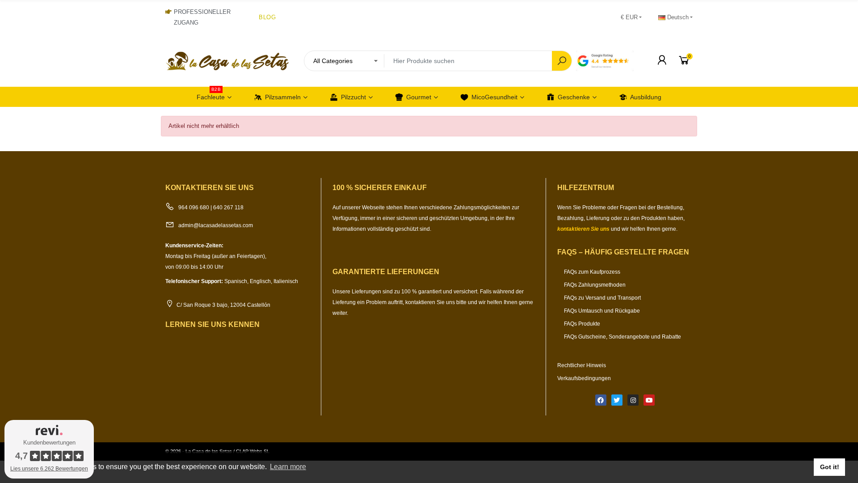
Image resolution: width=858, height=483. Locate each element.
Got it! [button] (829, 466)
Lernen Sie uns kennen (212, 324)
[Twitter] (616, 400)
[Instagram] (633, 400)
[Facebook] (600, 400)
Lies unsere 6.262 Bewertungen (49, 469)
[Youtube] (649, 400)
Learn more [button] (288, 466)
